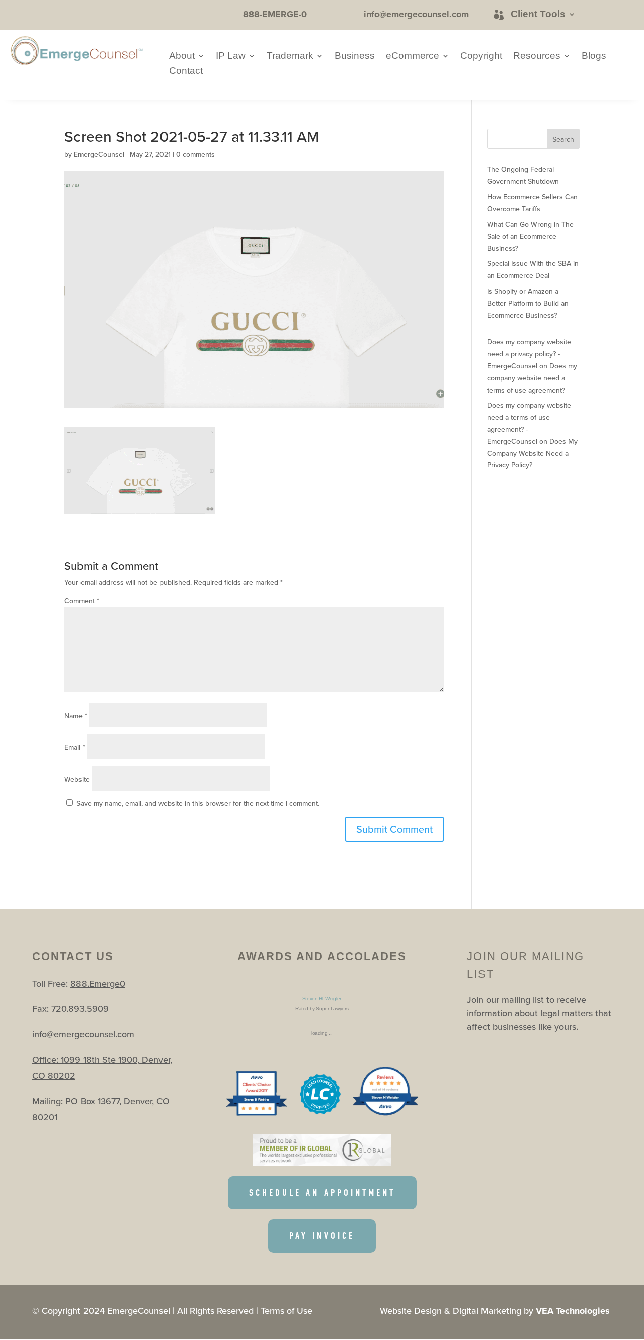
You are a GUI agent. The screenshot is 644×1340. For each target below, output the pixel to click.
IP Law (231, 56)
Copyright (481, 56)
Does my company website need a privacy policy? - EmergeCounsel (529, 354)
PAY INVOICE (322, 1235)
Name (75, 716)
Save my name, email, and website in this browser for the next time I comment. (197, 803)
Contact (186, 71)
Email (74, 747)
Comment (81, 601)
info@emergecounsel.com (83, 1034)
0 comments (195, 154)
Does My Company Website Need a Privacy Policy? (532, 453)
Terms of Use (286, 1310)
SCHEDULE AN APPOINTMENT (322, 1192)
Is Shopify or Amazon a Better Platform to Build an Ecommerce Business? (528, 303)
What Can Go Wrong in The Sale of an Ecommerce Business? (530, 236)
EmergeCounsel (99, 154)
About (182, 56)
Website (77, 779)
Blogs (594, 56)
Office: (46, 1059)
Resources (536, 56)
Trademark (290, 56)
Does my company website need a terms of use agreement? (532, 378)
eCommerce (412, 56)
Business (355, 56)
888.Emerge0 (97, 983)
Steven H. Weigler (322, 998)
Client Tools (538, 14)
